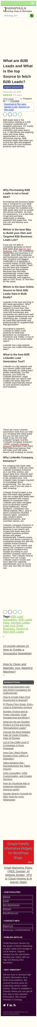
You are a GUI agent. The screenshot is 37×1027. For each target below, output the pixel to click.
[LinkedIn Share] (15, 114)
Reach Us (8, 926)
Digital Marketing (13, 87)
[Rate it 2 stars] (6, 95)
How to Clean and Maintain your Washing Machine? (18, 668)
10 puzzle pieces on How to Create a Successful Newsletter (17, 649)
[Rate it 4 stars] (9, 95)
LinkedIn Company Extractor (16, 445)
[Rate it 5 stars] (11, 95)
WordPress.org (10, 913)
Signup (6, 897)
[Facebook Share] (5, 114)
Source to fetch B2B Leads (15, 630)
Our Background (11, 905)
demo (30, 862)
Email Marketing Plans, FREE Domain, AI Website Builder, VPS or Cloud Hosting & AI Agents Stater (18, 875)
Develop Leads (20, 622)
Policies (7, 909)
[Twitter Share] (10, 114)
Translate (14, 101)
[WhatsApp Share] (20, 114)
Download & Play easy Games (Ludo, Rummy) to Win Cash (17, 107)
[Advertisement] (18, 37)
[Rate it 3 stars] (8, 95)
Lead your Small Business (13, 627)
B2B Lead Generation (13, 618)
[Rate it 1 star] (4, 95)
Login (6, 901)
